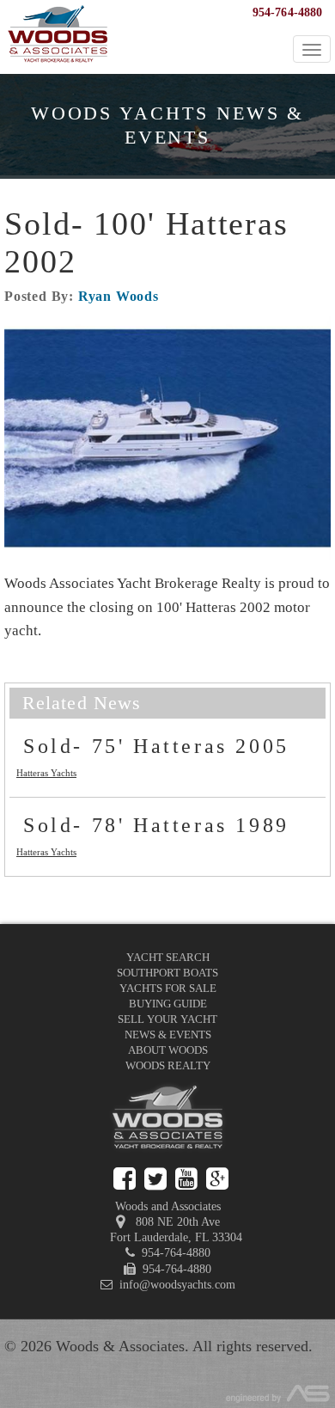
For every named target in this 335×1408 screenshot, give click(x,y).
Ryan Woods (118, 296)
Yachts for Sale (167, 988)
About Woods (168, 1050)
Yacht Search (168, 957)
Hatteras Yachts (46, 773)
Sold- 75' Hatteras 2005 (156, 746)
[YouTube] (186, 1179)
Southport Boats (167, 972)
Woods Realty (167, 1065)
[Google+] (217, 1179)
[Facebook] (124, 1179)
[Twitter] (155, 1179)
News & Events (168, 1034)
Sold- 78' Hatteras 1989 (156, 825)
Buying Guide (168, 1003)
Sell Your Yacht (167, 1019)
